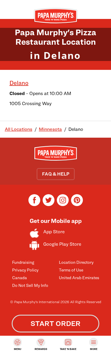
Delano (18, 82)
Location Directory (76, 262)
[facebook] (34, 204)
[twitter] (48, 204)
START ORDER (55, 323)
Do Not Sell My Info (30, 285)
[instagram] (63, 204)
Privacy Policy (25, 269)
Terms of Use (71, 269)
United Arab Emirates (79, 277)
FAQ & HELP (55, 174)
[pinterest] (77, 204)
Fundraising (23, 262)
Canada (19, 277)
